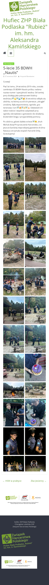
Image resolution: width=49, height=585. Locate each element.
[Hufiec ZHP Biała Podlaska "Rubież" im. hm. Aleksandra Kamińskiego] (4, 53)
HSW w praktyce (12, 480)
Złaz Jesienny (38, 480)
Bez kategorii (8, 64)
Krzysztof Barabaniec (27, 76)
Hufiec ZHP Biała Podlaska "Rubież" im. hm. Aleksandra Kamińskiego (24, 33)
